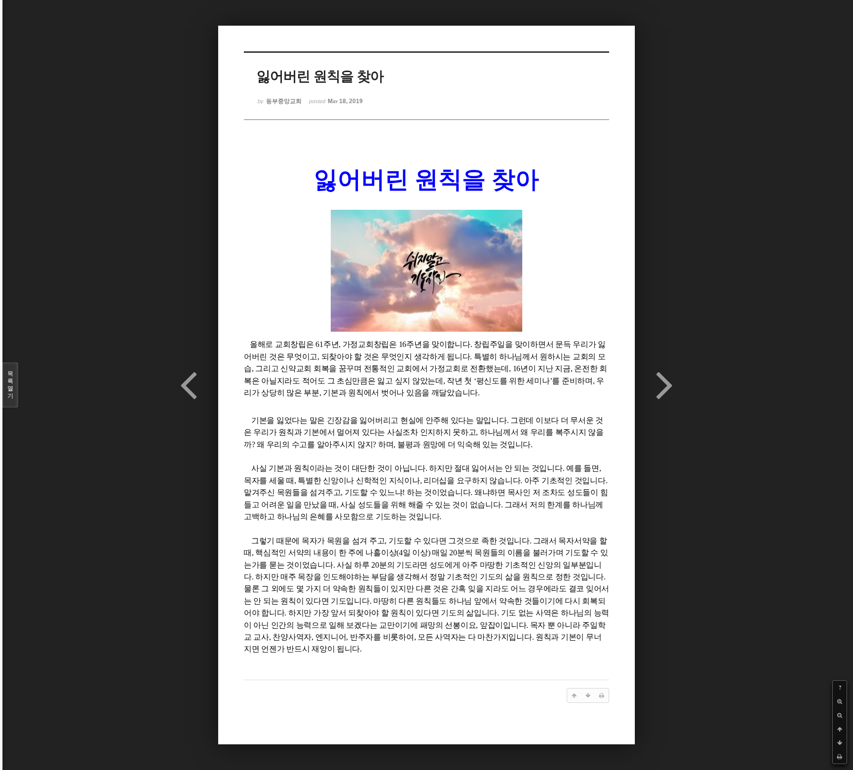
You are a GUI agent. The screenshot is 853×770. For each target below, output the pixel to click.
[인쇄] (840, 757)
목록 (10, 384)
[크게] (840, 701)
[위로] (840, 729)
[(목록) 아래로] (840, 743)
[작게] (840, 715)
